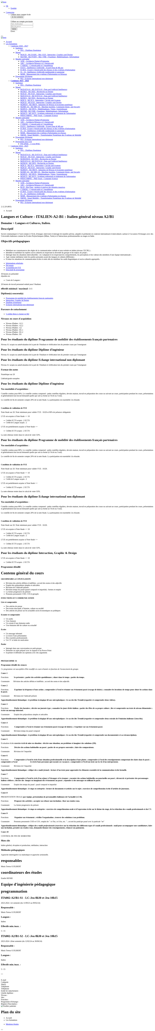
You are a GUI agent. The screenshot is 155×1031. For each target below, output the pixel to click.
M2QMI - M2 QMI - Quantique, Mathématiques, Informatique (44, 111)
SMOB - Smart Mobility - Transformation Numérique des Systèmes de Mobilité (50, 135)
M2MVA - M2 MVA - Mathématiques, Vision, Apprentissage (43, 109)
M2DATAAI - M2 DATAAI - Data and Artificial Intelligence (43, 96)
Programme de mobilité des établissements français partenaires (29, 298)
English (13, 8)
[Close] (2, 1029)
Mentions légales (12, 1024)
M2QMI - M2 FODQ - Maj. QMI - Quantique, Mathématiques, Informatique (49, 57)
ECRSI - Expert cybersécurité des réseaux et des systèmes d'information (47, 70)
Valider (14, 29)
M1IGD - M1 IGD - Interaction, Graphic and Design (40, 157)
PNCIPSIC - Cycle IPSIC (30, 144)
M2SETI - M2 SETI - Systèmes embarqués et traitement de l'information (48, 113)
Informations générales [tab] (14, 263)
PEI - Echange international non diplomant (36, 79)
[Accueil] (3, 2)
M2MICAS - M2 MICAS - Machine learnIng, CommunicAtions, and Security (50, 107)
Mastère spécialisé (22, 59)
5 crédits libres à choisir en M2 (17, 314)
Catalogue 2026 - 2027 (19, 46)
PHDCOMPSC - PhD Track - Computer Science (39, 116)
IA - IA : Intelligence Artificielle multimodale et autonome (42, 72)
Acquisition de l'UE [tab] (13, 268)
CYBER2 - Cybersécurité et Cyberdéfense (36, 65)
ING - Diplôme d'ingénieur (30, 50)
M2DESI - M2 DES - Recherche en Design (37, 163)
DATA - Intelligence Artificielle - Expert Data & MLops (41, 68)
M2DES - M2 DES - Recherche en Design (36, 98)
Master (18, 52)
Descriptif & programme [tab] (15, 270)
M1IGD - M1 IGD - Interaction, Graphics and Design (41, 94)
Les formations (11, 44)
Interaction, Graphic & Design (17, 300)
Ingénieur (19, 48)
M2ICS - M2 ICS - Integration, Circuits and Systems (40, 100)
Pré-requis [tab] (10, 265)
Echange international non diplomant (20, 305)
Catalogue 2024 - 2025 (19, 146)
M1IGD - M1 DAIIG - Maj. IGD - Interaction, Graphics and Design (46, 55)
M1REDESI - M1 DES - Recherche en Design (38, 159)
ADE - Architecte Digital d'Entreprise (34, 61)
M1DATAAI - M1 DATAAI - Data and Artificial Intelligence (43, 89)
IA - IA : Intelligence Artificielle (32, 194)
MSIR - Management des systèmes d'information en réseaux (43, 133)
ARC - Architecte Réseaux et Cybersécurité (37, 63)
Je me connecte (17, 17)
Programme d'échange (24, 76)
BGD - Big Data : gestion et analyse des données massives (42, 187)
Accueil (9, 42)
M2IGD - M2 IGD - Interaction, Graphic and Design (40, 168)
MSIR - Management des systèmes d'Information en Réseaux (43, 74)
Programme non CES (24, 142)
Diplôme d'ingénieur (13, 302)
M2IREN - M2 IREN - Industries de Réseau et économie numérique (46, 105)
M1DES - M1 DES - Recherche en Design (36, 92)
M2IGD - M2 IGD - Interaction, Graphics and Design (41, 102)
